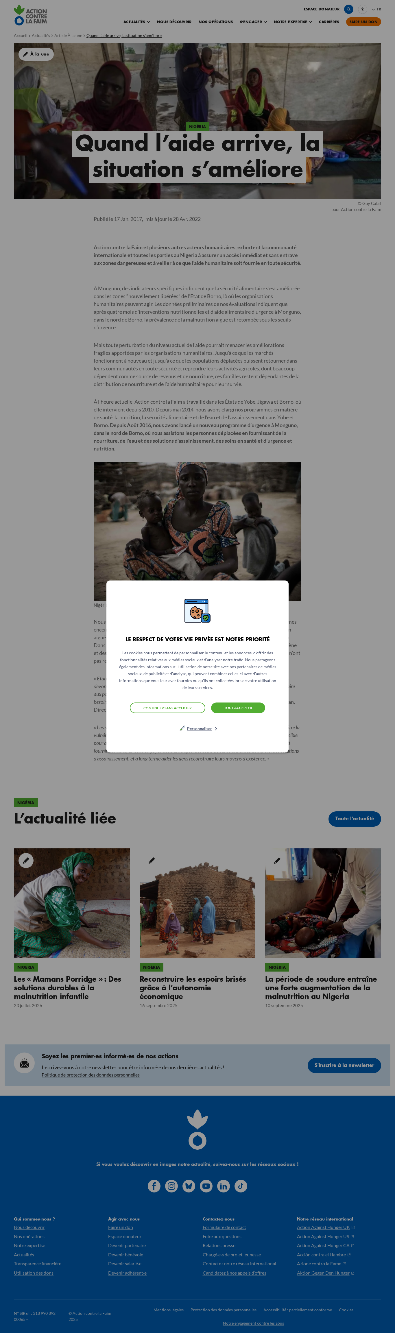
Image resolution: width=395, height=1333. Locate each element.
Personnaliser (199, 728)
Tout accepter (238, 708)
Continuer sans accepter (167, 708)
